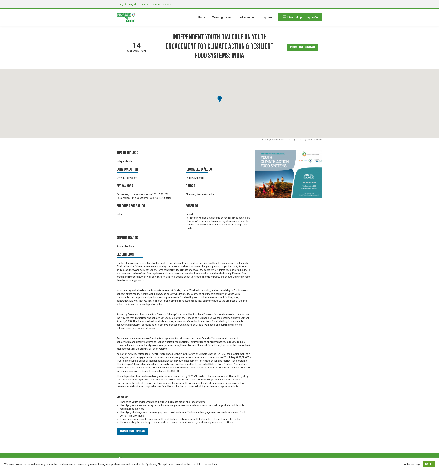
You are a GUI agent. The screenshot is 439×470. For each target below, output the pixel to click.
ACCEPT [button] (429, 464)
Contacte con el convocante (302, 47)
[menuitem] (202, 17)
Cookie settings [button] (411, 464)
